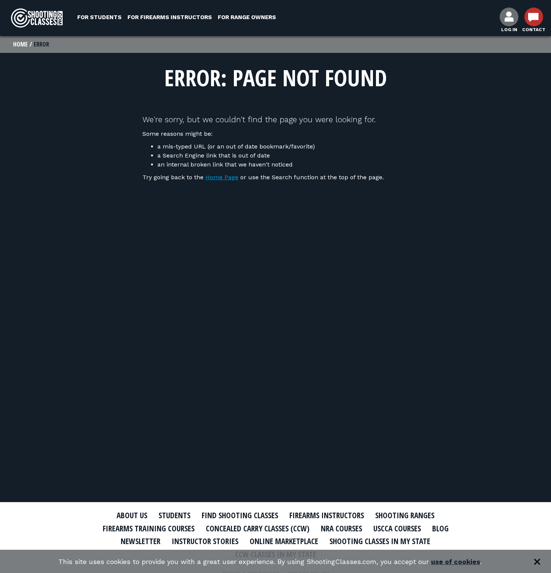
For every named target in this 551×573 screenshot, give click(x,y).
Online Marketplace (284, 541)
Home (20, 44)
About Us (132, 515)
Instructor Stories (205, 541)
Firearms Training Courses (149, 528)
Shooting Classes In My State (379, 541)
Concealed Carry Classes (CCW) (258, 528)
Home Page (221, 177)
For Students (99, 17)
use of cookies (455, 562)
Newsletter (140, 541)
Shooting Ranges (404, 515)
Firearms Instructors (326, 515)
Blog (440, 528)
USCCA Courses (397, 528)
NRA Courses (341, 528)
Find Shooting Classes (240, 515)
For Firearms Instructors (169, 17)
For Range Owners (247, 17)
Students (174, 515)
